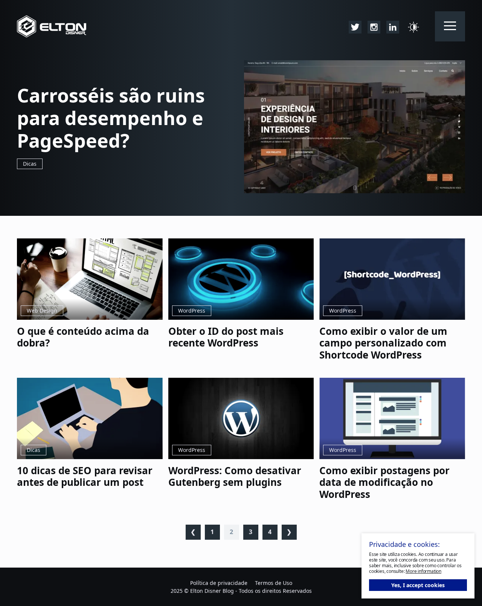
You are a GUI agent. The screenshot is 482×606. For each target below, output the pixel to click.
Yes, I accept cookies (418, 585)
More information (423, 571)
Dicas (30, 163)
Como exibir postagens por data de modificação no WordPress (384, 482)
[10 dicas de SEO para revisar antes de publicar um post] (90, 418)
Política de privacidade (218, 582)
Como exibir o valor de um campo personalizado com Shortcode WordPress (383, 343)
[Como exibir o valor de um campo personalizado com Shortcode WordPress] (392, 279)
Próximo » (289, 532)
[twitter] (355, 26)
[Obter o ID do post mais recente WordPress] (241, 279)
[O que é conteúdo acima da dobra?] (90, 279)
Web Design (42, 310)
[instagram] (374, 26)
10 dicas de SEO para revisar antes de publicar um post (85, 476)
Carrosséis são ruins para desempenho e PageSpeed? (111, 117)
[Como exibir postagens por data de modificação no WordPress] (392, 418)
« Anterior (193, 532)
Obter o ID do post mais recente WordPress (226, 337)
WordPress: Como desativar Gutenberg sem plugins (234, 476)
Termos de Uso (273, 582)
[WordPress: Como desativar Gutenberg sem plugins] (241, 418)
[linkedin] (392, 26)
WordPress (191, 310)
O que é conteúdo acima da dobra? (83, 337)
